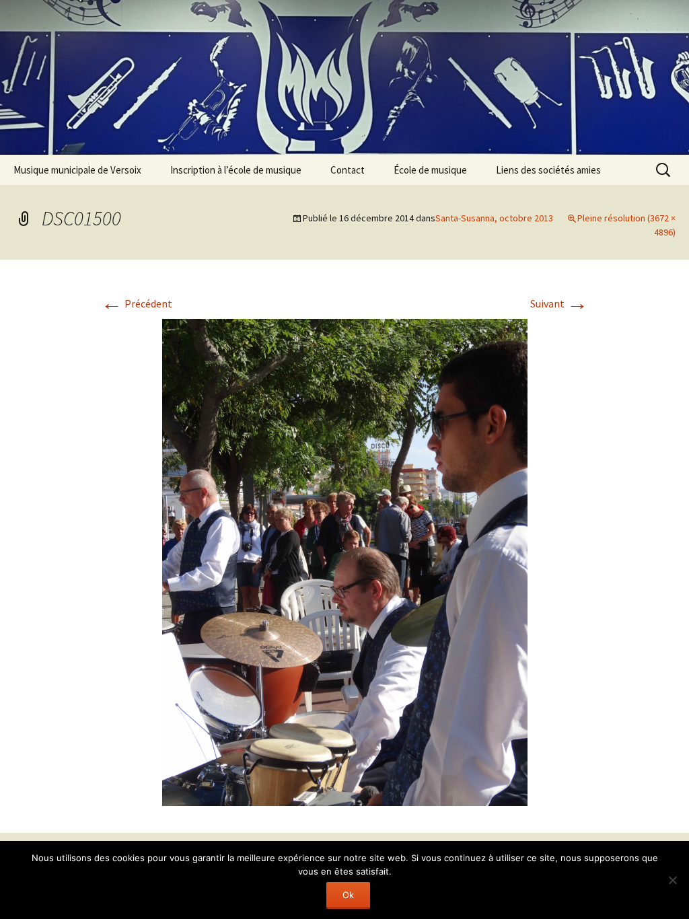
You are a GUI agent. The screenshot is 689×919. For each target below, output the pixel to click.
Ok (348, 894)
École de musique (430, 169)
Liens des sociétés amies (548, 169)
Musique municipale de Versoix (77, 169)
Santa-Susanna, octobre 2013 (494, 218)
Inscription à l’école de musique (235, 169)
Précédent (136, 303)
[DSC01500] (345, 561)
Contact (347, 169)
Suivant (559, 303)
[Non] (672, 880)
